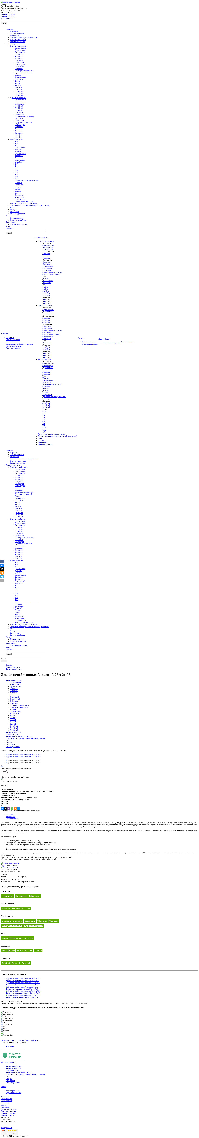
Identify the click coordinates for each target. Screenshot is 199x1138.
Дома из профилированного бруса (23, 203)
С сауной (18, 187)
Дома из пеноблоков (18, 46)
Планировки (10, 817)
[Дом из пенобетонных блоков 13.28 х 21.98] (23, 754)
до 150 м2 (18, 152)
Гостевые (18, 183)
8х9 (16, 176)
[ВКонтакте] (2, 808)
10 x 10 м (18, 87)
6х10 (16, 166)
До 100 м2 (19, 91)
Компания (9, 29)
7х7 (16, 168)
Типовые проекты (13, 44)
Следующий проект (32, 1040)
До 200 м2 (19, 96)
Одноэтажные (20, 48)
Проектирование (16, 218)
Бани (12, 208)
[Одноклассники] (15, 808)
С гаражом (19, 60)
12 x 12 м (18, 89)
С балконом (19, 67)
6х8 (16, 141)
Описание (9, 815)
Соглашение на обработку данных (23, 38)
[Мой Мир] (18, 808)
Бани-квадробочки (17, 214)
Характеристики (12, 819)
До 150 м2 (19, 94)
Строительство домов (18, 224)
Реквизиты (14, 36)
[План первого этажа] (10, 863)
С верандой (19, 62)
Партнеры (14, 31)
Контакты (9, 228)
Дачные (18, 75)
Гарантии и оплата (17, 42)
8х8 (16, 174)
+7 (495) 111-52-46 (8, 14)
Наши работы (11, 222)
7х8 (16, 170)
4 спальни (19, 58)
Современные (20, 199)
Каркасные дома (17, 139)
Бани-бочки (14, 212)
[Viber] (8, 808)
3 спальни (19, 56)
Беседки (13, 210)
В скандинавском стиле (24, 201)
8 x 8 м (17, 83)
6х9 (16, 143)
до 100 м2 (18, 149)
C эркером (19, 69)
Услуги (8, 216)
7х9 (16, 172)
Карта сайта (5, 1107)
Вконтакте (10, 1046)
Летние (17, 189)
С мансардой (20, 65)
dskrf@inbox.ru (6, 18)
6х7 (16, 164)
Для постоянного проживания (26, 181)
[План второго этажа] (10, 867)
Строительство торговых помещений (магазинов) (29, 205)
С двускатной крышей (23, 73)
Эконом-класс (20, 77)
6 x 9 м (17, 81)
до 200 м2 (18, 162)
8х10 (16, 179)
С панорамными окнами (24, 71)
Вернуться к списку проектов (12, 1040)
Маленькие (19, 185)
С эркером (19, 127)
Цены (8, 226)
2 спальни (19, 54)
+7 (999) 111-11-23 (8, 16)
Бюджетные (19, 195)
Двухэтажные (20, 50)
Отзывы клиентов (17, 33)
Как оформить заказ (18, 40)
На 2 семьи (19, 79)
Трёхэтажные (20, 52)
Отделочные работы (18, 220)
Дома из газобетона (18, 98)
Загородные (19, 197)
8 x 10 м (18, 85)
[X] (5, 808)
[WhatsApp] (12, 808)
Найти (4, 23)
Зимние (18, 193)
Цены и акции (6, 1101)
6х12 (16, 145)
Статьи (3, 1105)
